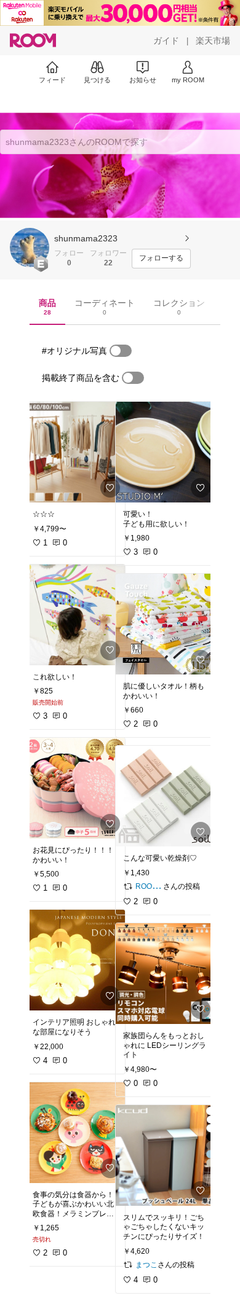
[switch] (121, 351)
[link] (75, 452)
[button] (29, 247)
